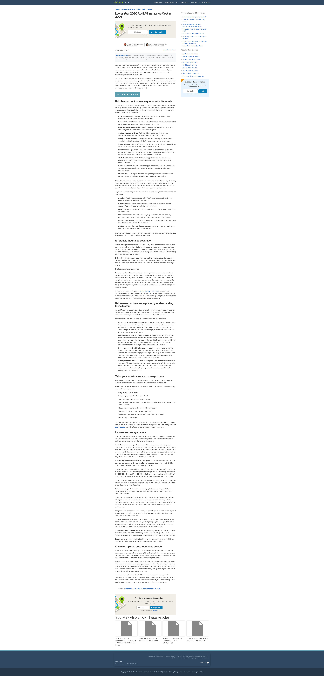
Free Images (195, 672)
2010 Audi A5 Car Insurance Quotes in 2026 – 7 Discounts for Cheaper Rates (125, 641)
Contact (165, 672)
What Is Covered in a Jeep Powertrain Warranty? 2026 (192, 25)
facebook (208, 663)
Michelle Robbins (162, 44)
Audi (143, 9)
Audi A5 (149, 9)
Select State (169, 2)
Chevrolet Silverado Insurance (193, 76)
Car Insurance (184, 2)
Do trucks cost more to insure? (193, 34)
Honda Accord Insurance (191, 59)
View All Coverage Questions (193, 46)
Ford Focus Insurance (190, 54)
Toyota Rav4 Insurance (191, 73)
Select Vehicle (158, 2)
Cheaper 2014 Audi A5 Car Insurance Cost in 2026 (197, 639)
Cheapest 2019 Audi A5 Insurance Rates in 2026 (142, 589)
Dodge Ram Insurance (190, 70)
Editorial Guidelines (122, 55)
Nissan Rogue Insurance (191, 57)
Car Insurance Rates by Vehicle (130, 9)
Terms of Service (184, 672)
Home (117, 9)
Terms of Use (157, 34)
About (116, 664)
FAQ (177, 2)
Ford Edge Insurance (190, 65)
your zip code (120, 427)
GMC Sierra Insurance (190, 62)
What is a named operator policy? (194, 17)
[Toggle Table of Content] (127, 94)
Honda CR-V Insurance (190, 68)
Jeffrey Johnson (138, 44)
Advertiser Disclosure (170, 50)
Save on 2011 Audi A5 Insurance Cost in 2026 (148, 639)
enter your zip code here (149, 291)
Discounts (194, 2)
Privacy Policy (173, 672)
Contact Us (123, 664)
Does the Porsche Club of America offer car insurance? (195, 42)
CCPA (201, 672)
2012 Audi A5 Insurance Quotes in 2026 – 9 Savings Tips (172, 640)
